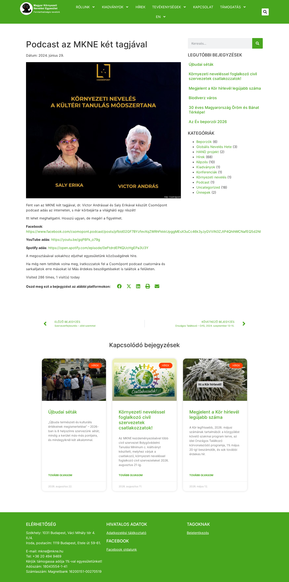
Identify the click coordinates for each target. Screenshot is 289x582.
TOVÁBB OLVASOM (60, 475)
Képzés (202, 162)
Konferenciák (206, 172)
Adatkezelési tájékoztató (126, 533)
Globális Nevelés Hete (214, 147)
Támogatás (230, 7)
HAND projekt (207, 152)
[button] (265, 11)
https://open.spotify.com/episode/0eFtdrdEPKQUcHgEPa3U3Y (98, 248)
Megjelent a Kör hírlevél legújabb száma (225, 88)
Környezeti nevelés (211, 177)
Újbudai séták (201, 64)
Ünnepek (203, 192)
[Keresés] (257, 43)
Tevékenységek (166, 7)
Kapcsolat (203, 7)
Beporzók (204, 142)
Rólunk (83, 7)
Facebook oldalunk (121, 549)
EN (158, 17)
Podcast (202, 182)
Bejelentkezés (198, 533)
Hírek (140, 7)
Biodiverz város (203, 98)
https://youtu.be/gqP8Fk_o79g (75, 239)
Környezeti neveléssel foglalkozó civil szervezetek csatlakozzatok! (223, 76)
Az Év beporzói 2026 (208, 121)
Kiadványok (112, 7)
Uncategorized (208, 187)
